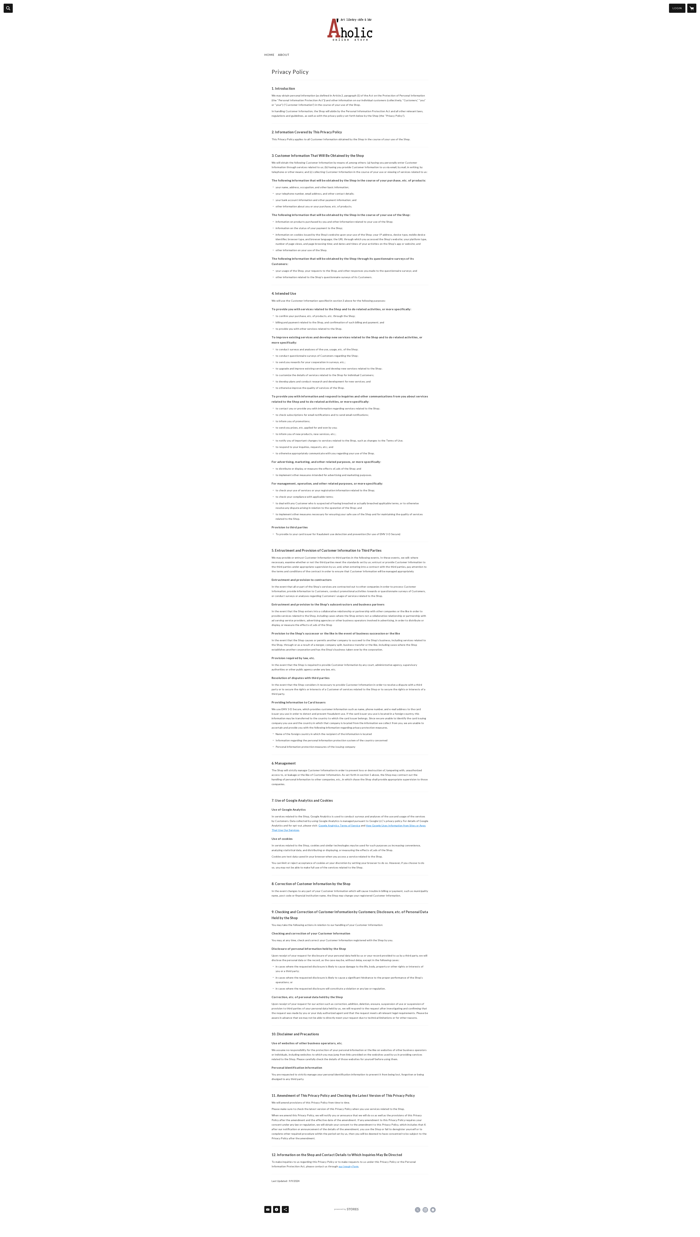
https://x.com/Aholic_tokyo (417, 1210)
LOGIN (677, 8)
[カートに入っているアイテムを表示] (691, 8)
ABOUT (283, 54)
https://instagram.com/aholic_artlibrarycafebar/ (425, 1210)
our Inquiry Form (349, 1166)
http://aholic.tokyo (433, 1210)
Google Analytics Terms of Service (339, 825)
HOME (269, 54)
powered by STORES (346, 1209)
